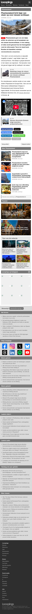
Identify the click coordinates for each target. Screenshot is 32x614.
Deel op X (17, 129)
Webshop (15, 5)
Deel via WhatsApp (19, 135)
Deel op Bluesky (6, 132)
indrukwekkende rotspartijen (10, 52)
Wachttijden (9, 5)
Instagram (5, 577)
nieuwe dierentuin (24, 93)
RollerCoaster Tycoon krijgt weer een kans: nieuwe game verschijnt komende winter (22, 265)
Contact (4, 595)
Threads (4, 583)
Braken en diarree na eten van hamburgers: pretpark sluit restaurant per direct (14, 213)
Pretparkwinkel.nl (21, 196)
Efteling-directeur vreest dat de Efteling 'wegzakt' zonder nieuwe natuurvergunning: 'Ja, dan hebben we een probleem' (16, 403)
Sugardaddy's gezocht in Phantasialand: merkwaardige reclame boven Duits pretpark (21, 175)
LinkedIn (4, 585)
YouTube (4, 563)
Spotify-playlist (6, 565)
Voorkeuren (21, 5)
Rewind (4, 569)
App (3, 549)
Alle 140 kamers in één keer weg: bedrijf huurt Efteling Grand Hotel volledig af (15, 229)
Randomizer (5, 551)
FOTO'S (7, 159)
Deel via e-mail (6, 138)
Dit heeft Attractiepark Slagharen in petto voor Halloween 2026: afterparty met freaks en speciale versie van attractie (16, 322)
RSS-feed (4, 567)
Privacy (4, 555)
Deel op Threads (18, 132)
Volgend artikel (26, 144)
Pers (3, 597)
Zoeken (4, 593)
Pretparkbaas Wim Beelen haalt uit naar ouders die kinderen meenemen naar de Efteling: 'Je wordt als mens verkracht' (16, 371)
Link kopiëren (16, 138)
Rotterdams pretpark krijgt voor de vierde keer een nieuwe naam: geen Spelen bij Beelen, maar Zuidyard (16, 519)
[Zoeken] (29, 2)
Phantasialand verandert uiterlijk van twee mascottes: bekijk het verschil (21, 164)
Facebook (5, 575)
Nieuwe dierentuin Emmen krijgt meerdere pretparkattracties (19, 122)
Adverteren (5, 599)
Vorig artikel (5, 144)
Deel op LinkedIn (6, 135)
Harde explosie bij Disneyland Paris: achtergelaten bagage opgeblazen (21, 251)
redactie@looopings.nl (16, 308)
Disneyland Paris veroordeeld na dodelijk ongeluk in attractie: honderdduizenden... (8, 265)
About (26, 5)
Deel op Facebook (7, 129)
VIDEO (7, 170)
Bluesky (4, 581)
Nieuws (3, 5)
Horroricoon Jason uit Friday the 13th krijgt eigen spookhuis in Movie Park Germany (8, 251)
